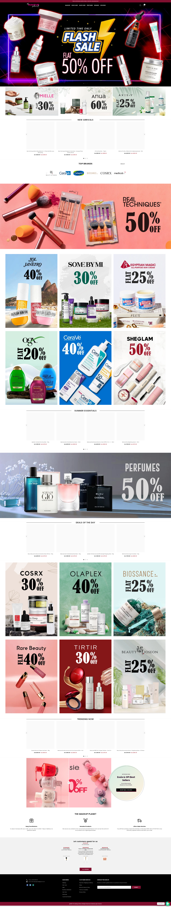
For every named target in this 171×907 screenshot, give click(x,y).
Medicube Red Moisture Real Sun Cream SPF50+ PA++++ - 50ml (100, 442)
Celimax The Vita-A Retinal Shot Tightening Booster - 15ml (130, 151)
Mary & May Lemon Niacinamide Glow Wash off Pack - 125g (40, 553)
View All (122, 163)
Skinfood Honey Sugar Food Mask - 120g (130, 553)
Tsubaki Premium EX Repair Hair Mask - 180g (40, 750)
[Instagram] (30, 885)
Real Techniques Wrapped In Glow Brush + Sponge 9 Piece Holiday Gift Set (70, 152)
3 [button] (87, 83)
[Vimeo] (33, 885)
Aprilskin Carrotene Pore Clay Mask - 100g (40, 442)
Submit (136, 887)
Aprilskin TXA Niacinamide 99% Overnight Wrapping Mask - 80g (100, 553)
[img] (85, 843)
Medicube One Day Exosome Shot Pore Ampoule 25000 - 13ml (70, 750)
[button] (26, 134)
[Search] (140, 5)
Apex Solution (99, 903)
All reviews (85, 869)
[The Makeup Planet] (31, 101)
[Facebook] (27, 885)
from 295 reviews (85, 844)
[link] (31, 824)
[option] (85, 1)
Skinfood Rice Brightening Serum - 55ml (130, 442)
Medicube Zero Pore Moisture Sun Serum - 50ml (70, 442)
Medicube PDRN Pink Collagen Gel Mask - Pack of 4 (100, 750)
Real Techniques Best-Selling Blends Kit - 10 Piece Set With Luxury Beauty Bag (40, 152)
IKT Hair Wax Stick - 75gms (100, 151)
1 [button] (83, 83)
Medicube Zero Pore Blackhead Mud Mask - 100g (70, 553)
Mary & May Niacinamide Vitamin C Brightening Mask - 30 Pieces (130, 750)
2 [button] (85, 83)
